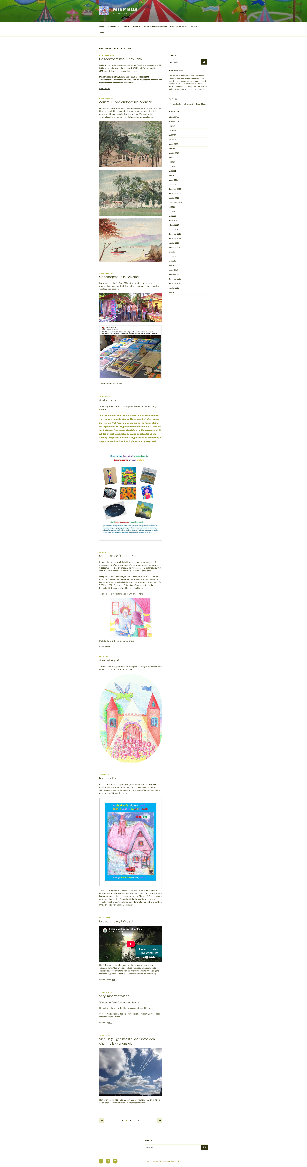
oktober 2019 (174, 243)
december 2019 (175, 234)
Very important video (114, 996)
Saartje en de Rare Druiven (118, 556)
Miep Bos (125, 9)
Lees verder (104, 88)
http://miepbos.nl (119, 793)
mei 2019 (172, 261)
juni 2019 (172, 256)
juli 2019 (172, 252)
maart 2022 (173, 144)
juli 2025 (172, 126)
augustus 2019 (174, 247)
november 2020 (175, 193)
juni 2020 (172, 211)
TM (147, 77)
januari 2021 (173, 185)
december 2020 (175, 189)
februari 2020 (174, 225)
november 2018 (175, 283)
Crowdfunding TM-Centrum (119, 921)
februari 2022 (174, 149)
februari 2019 (174, 274)
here (141, 594)
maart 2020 (173, 220)
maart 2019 (173, 270)
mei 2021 (172, 171)
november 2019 (175, 238)
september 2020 (175, 202)
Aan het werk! (109, 660)
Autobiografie (113, 26)
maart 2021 (173, 180)
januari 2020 (174, 229)
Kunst (135, 26)
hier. (135, 71)
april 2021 (172, 175)
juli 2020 (172, 207)
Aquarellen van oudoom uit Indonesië (126, 102)
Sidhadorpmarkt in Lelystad (119, 277)
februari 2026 (174, 117)
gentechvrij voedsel (196, 89)
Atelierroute (108, 400)
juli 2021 (172, 162)
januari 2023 (173, 140)
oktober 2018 (174, 288)
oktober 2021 (174, 153)
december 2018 (175, 279)
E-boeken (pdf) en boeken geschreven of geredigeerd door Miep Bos (170, 26)
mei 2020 (172, 216)
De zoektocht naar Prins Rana (120, 59)
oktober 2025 (174, 122)
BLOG (126, 26)
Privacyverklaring (151, 1161)
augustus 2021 (174, 157)
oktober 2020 (174, 198)
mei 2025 (172, 135)
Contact (102, 32)
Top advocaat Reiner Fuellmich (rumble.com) (119, 1002)
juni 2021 (172, 166)
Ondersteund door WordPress (171, 1161)
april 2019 (172, 265)
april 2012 (172, 292)
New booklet (108, 778)
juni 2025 (172, 131)
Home (101, 26)
